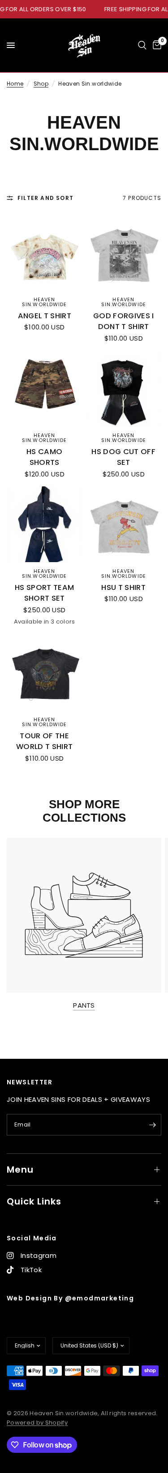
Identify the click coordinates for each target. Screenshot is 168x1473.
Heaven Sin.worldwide (44, 302)
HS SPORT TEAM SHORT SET (44, 593)
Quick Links (34, 1201)
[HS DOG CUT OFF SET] (124, 388)
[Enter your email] (152, 1124)
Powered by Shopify (37, 1422)
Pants (84, 1005)
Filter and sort (45, 198)
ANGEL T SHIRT (44, 316)
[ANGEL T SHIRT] (44, 252)
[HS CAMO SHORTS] (44, 388)
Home (15, 83)
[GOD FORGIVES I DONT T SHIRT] (124, 252)
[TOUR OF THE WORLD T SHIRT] (44, 673)
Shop (41, 83)
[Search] (142, 45)
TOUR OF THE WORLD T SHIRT (44, 741)
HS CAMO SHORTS (44, 457)
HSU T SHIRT (123, 587)
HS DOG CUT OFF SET (123, 457)
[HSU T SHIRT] (124, 524)
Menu (20, 1169)
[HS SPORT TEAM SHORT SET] (44, 524)
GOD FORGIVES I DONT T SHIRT (123, 321)
